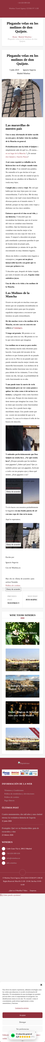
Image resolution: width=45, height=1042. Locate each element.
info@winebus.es (13, 858)
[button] (41, 985)
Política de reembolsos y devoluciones (19, 794)
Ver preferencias (22, 1029)
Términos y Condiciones (14, 790)
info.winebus (11, 863)
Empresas (33, 890)
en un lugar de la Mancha (16, 153)
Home (14, 37)
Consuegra (17, 328)
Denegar (22, 1022)
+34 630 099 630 (13, 853)
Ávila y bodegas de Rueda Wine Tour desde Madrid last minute (22, 740)
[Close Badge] (35, 1032)
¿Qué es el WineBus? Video (18, 890)
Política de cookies (13, 585)
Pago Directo (9, 801)
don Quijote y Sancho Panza (17, 157)
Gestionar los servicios (22, 1008)
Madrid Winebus (24, 37)
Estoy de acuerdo (13, 589)
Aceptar (23, 1015)
